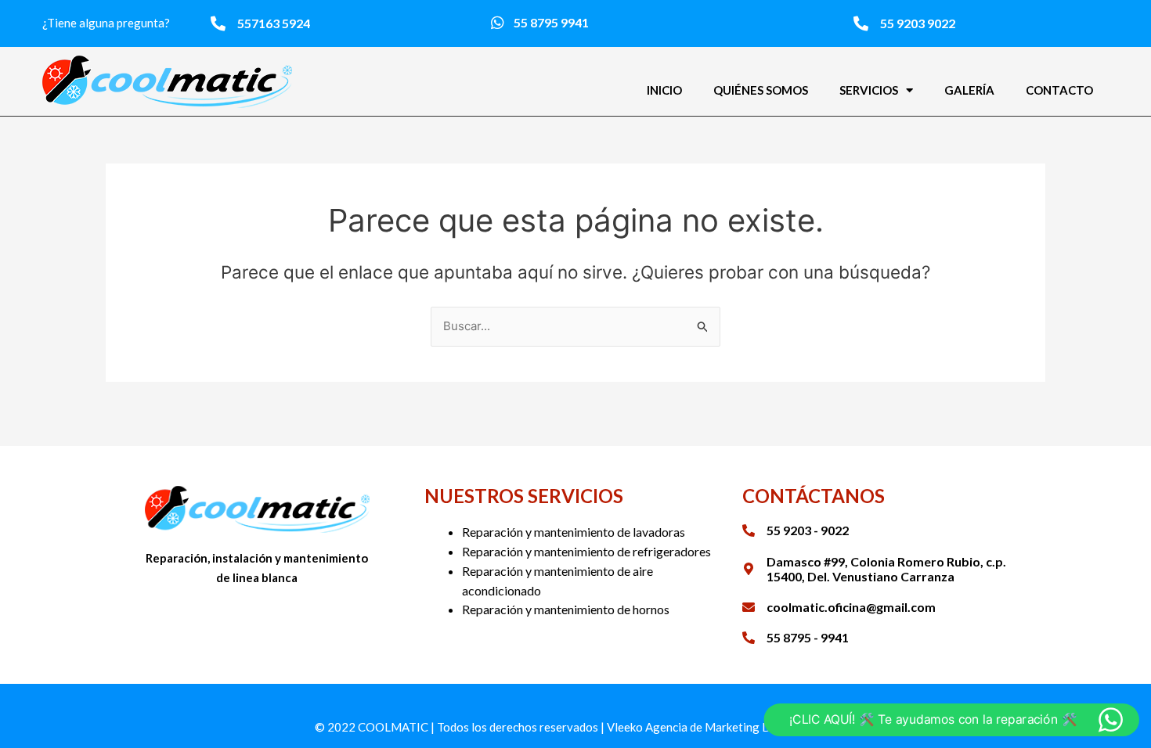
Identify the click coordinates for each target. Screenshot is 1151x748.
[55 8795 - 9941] (748, 637)
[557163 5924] (218, 23)
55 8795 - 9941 (808, 637)
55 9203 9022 (917, 23)
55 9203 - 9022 (808, 530)
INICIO (664, 90)
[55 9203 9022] (860, 23)
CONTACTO (1059, 90)
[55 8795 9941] (497, 22)
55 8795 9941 (551, 22)
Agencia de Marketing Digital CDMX (741, 727)
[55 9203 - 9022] (748, 530)
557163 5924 (273, 23)
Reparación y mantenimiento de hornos (565, 609)
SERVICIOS (868, 90)
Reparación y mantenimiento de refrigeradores (586, 551)
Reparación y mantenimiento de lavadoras (573, 531)
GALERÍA (969, 90)
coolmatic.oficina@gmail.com (851, 606)
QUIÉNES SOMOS (760, 90)
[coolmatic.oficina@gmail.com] (748, 607)
